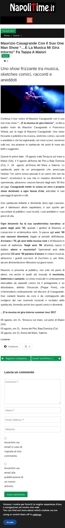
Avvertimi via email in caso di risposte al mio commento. (13, 449)
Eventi (16, 35)
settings (37, 514)
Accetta (9, 522)
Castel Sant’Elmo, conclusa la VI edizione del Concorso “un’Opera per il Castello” (46, 358)
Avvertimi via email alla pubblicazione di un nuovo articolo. (13, 477)
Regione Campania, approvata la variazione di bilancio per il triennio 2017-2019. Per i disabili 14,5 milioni (18, 358)
